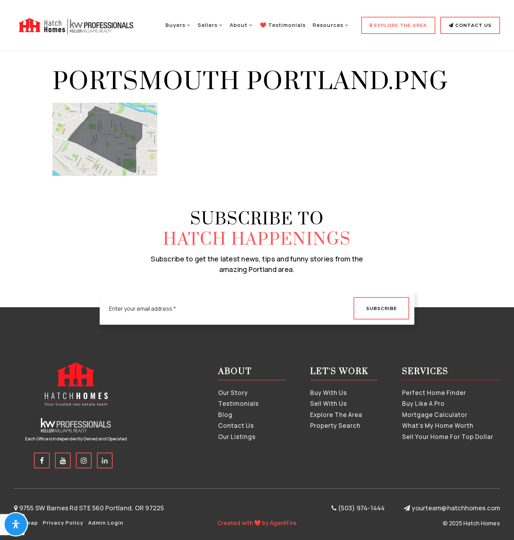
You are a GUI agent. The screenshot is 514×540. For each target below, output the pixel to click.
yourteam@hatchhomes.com (456, 508)
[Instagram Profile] (84, 460)
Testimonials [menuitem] (238, 403)
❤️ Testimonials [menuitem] (283, 25)
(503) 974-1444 (360, 508)
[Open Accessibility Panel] (15, 524)
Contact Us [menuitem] (236, 426)
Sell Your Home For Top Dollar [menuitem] (447, 437)
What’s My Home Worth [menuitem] (437, 426)
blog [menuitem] (225, 415)
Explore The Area (399, 25)
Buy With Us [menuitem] (328, 393)
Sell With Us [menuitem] (328, 403)
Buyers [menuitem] (176, 25)
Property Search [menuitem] (335, 426)
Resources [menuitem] (329, 25)
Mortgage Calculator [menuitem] (434, 415)
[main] (257, 88)
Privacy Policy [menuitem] (63, 522)
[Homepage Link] (75, 24)
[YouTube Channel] (63, 460)
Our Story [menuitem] (233, 393)
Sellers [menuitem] (208, 25)
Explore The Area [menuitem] (336, 415)
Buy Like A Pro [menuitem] (423, 403)
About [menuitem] (239, 25)
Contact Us (473, 25)
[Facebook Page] (42, 460)
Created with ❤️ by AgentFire (257, 523)
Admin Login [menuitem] (105, 522)
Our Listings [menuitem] (237, 437)
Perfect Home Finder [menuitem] (434, 393)
